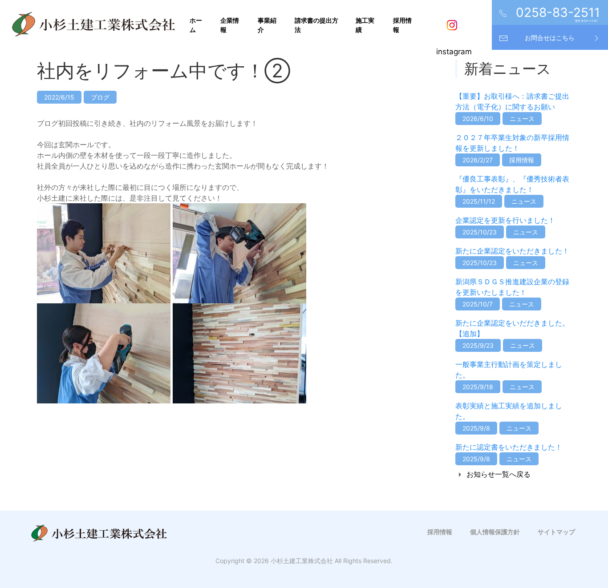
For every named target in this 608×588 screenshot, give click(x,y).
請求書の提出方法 (316, 24)
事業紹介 (267, 24)
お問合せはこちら (550, 37)
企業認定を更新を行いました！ (505, 220)
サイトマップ (556, 532)
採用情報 (402, 24)
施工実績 (365, 24)
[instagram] (454, 25)
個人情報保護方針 (495, 532)
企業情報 (229, 24)
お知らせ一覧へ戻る (498, 474)
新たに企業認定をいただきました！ (512, 250)
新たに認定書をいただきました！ (508, 447)
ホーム (196, 24)
